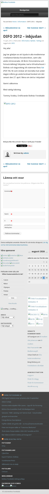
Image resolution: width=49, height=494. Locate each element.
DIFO (13, 43)
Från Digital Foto (12, 439)
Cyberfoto (5, 453)
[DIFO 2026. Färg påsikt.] (39, 319)
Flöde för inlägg (33, 379)
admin (26, 153)
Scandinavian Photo (8, 460)
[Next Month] (47, 252)
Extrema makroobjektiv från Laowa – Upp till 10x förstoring (22, 405)
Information (22, 22)
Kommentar (8, 191)
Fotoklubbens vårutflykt (36, 366)
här (42, 67)
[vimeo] (13, 486)
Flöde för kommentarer (36, 383)
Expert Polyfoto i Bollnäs (10, 457)
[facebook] (6, 486)
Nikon (6, 284)
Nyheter (32, 41)
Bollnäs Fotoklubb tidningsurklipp (13, 479)
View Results (12, 303)
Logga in (31, 375)
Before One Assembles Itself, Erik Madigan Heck (18, 409)
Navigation (24, 10)
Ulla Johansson (33, 340)
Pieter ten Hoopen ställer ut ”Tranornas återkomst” (19, 427)
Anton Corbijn (6, 402)
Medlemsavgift (33, 351)
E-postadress (8, 223)
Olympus (7, 287)
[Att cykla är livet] (34, 314)
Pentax (6, 291)
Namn (8, 214)
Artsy (3, 446)
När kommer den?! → (36, 28)
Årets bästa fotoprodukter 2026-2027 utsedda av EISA (20, 431)
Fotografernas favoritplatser (11, 420)
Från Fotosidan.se (13, 395)
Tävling (38, 41)
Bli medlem (43, 337)
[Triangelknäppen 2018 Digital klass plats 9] (31, 324)
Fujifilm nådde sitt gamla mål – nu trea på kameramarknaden (22, 424)
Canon (6, 280)
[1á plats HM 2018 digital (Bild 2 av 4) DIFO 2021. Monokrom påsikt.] (39, 324)
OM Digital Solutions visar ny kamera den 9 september (20, 398)
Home (14, 22)
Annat (6, 295)
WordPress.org (33, 386)
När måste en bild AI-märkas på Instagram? (17, 435)
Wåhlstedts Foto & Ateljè (10, 464)
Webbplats (8, 227)
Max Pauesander (33, 347)
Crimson (4, 472)
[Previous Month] (29, 252)
